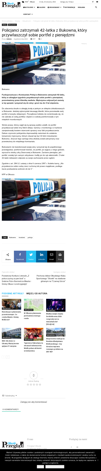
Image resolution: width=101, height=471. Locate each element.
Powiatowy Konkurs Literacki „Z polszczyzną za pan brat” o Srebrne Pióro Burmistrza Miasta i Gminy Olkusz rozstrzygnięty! (16, 280)
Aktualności (26, 21)
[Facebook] (93, 2)
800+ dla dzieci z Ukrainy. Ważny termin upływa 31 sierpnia (10, 343)
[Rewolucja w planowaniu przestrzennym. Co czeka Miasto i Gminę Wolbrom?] (11, 304)
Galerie (42, 7)
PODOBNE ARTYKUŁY (13, 293)
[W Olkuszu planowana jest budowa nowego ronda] (33, 305)
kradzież (22, 237)
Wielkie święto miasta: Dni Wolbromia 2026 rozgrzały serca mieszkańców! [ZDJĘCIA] (54, 319)
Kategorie (29, 7)
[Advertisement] (33, 227)
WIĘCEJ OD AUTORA (36, 293)
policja (30, 237)
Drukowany (54, 7)
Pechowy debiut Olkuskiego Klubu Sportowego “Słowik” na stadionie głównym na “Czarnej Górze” (50, 278)
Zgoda (40, 467)
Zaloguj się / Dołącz (67, 2)
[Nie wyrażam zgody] (97, 460)
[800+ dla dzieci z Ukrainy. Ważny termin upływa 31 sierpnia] (11, 333)
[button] (96, 7)
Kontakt (27, 14)
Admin (9, 39)
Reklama (81, 7)
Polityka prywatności (54, 467)
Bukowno (12, 237)
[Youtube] (97, 2)
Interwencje (69, 7)
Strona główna (7, 21)
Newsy (17, 21)
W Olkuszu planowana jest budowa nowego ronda (32, 315)
